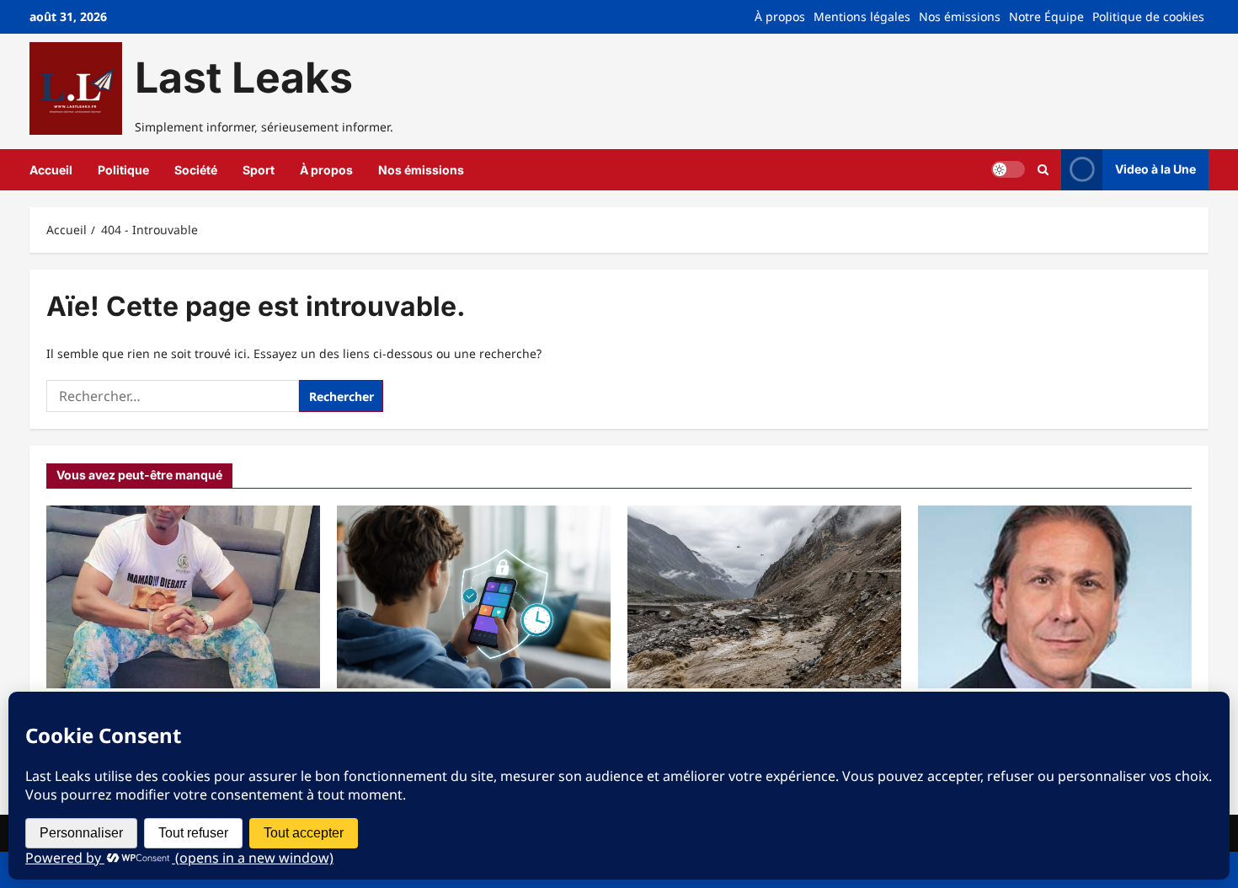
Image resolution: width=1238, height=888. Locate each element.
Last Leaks (244, 77)
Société (195, 170)
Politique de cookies (1148, 16)
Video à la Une (1155, 169)
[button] (1043, 169)
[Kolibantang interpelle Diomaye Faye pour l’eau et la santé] (183, 597)
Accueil (50, 170)
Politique (123, 170)
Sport (259, 170)
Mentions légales (862, 16)
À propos (780, 16)
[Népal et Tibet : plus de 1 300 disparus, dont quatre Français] (764, 597)
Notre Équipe (1046, 16)
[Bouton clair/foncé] (1008, 169)
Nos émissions (960, 16)
